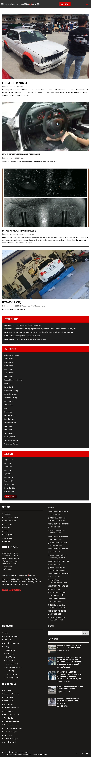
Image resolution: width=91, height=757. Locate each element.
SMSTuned (8, 426)
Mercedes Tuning (10, 398)
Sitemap (7, 541)
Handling (7, 633)
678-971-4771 (55, 552)
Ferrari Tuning (10, 660)
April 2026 (8, 474)
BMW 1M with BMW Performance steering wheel (21, 154)
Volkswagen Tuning (11, 444)
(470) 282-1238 (55, 614)
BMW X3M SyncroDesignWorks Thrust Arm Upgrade (22, 336)
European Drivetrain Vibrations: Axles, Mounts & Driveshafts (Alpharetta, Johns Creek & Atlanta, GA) (38, 332)
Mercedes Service (10, 394)
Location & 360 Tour (11, 517)
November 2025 (9, 491)
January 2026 (9, 484)
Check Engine (9, 701)
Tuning (6, 647)
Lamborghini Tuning (11, 390)
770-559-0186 (55, 589)
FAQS (6, 531)
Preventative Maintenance (13, 728)
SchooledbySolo (10, 422)
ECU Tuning (8, 376)
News (22, 86)
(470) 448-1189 (55, 539)
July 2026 (7, 463)
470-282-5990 (55, 564)
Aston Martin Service (11, 355)
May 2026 (7, 470)
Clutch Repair (8, 704)
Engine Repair (9, 711)
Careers (7, 528)
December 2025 (10, 488)
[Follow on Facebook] (77, 753)
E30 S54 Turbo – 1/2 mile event (14, 83)
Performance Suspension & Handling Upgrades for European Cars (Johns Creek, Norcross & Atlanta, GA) (40, 329)
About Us (7, 514)
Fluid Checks (8, 718)
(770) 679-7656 (55, 601)
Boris (6, 86)
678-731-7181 (55, 577)
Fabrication (8, 383)
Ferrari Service (9, 387)
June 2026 (8, 467)
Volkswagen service (11, 440)
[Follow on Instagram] (87, 753)
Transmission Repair (11, 739)
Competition (8, 373)
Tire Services (8, 735)
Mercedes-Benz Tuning (14, 667)
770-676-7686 (55, 514)
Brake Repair (8, 697)
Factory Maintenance (11, 714)
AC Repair (7, 690)
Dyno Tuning (10, 650)
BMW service (24, 234)
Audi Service (8, 359)
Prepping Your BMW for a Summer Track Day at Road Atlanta (25, 339)
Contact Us (8, 538)
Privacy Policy (9, 534)
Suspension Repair (10, 732)
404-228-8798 (55, 527)
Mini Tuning (8, 405)
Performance (8, 412)
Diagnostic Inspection (11, 708)
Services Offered (10, 521)
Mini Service (8, 401)
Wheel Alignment (10, 742)
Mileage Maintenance (11, 721)
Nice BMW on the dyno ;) (11, 302)
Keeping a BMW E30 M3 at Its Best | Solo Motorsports (22, 325)
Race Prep (7, 640)
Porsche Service (10, 415)
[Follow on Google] (82, 753)
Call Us (64, 4)
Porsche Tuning (9, 419)
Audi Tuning (8, 362)
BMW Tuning (35, 306)
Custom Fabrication (11, 636)
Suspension (8, 433)
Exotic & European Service (13, 380)
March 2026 (8, 477)
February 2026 (9, 481)
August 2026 (8, 459)
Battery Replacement (11, 694)
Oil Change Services (11, 725)
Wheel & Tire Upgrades (12, 643)
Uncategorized (9, 437)
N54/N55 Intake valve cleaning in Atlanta (19, 230)
